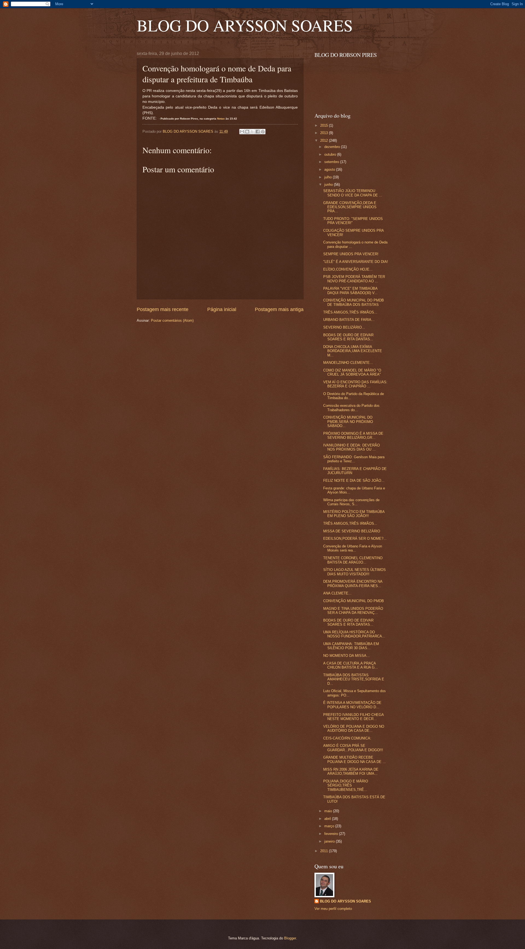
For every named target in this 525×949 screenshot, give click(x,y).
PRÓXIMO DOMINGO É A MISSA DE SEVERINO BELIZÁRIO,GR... (353, 435)
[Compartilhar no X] (252, 131)
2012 (324, 140)
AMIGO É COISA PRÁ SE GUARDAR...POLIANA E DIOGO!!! (353, 748)
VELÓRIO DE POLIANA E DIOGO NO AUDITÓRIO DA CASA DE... (353, 728)
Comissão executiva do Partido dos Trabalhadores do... (351, 408)
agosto (330, 169)
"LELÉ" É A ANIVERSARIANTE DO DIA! (355, 262)
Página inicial (221, 309)
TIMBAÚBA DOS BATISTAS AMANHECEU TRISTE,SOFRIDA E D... (353, 679)
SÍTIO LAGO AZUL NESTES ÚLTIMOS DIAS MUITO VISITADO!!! (354, 572)
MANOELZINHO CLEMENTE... (348, 363)
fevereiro (331, 834)
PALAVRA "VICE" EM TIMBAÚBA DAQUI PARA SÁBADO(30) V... (350, 290)
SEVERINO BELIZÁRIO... (344, 327)
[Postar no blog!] (247, 131)
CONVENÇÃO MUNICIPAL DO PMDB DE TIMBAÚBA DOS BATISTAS (353, 302)
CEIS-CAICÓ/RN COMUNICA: (347, 738)
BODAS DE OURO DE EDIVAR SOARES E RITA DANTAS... (348, 337)
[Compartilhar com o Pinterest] (263, 131)
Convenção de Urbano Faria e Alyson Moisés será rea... (352, 548)
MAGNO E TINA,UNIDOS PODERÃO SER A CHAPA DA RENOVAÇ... (353, 610)
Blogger (290, 938)
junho (329, 184)
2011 (324, 851)
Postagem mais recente (162, 309)
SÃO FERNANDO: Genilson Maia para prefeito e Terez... (353, 459)
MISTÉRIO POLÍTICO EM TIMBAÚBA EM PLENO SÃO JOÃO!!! (353, 514)
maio (328, 811)
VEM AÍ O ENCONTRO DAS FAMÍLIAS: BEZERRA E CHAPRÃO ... (355, 384)
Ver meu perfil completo (333, 909)
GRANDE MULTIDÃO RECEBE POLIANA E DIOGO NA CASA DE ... (354, 759)
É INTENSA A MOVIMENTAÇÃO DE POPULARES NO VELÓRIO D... (352, 705)
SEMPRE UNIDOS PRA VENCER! (350, 254)
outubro (330, 154)
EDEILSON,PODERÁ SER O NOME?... (355, 538)
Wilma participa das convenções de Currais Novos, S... (351, 502)
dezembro (332, 147)
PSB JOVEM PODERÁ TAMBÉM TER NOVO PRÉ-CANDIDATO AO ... (354, 279)
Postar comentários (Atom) (172, 320)
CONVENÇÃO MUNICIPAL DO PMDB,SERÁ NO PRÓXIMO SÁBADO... (348, 421)
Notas (221, 118)
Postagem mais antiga (279, 309)
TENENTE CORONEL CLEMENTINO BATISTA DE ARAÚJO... (353, 560)
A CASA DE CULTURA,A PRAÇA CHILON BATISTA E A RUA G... (350, 665)
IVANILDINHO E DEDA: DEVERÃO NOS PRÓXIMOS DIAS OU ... (351, 447)
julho (328, 177)
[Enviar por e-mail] (242, 131)
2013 (324, 133)
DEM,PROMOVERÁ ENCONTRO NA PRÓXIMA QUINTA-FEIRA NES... (352, 583)
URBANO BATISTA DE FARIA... (349, 320)
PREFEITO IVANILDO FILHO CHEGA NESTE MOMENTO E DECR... (353, 717)
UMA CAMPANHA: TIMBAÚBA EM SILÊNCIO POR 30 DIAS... (351, 646)
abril (328, 819)
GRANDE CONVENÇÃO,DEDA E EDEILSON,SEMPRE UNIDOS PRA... (350, 207)
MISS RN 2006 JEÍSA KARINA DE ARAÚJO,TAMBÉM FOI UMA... (350, 771)
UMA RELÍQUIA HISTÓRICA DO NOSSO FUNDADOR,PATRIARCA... (354, 634)
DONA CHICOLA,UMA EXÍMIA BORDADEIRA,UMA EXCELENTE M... (352, 351)
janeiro (330, 841)
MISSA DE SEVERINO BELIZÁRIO (351, 531)
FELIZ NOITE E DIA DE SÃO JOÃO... (353, 480)
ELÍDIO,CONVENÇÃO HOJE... (348, 269)
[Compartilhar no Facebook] (257, 131)
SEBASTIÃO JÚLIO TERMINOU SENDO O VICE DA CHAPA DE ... (352, 193)
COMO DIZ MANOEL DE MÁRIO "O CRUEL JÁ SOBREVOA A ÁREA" (352, 372)
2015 (324, 125)
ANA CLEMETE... (337, 593)
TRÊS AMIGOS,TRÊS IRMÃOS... (350, 312)
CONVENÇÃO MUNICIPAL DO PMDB (353, 601)
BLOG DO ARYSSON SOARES (245, 25)
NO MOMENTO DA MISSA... (346, 656)
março (329, 826)
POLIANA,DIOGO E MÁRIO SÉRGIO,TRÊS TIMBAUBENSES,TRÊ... (345, 785)
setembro (332, 162)
